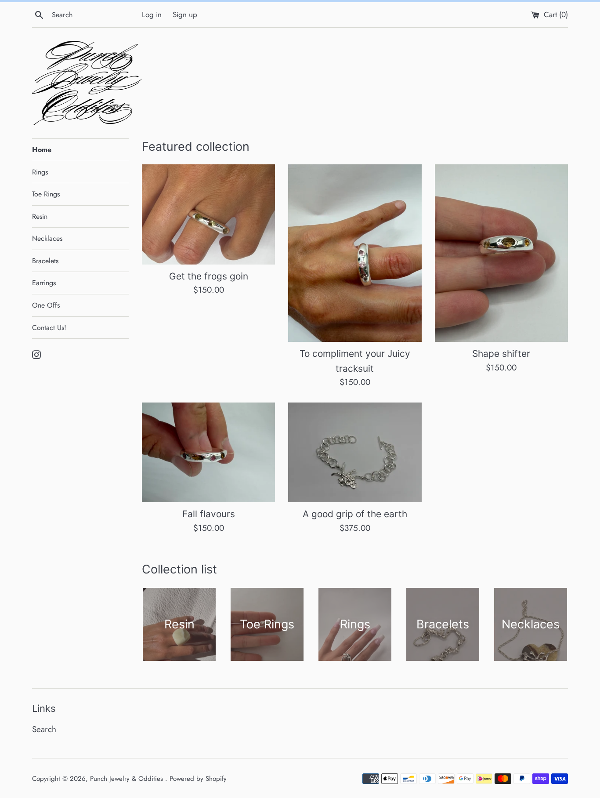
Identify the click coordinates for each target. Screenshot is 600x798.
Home (41, 150)
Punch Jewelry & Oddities (127, 778)
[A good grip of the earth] (354, 452)
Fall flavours (208, 513)
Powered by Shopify (198, 778)
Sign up (185, 14)
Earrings (44, 283)
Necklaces (47, 238)
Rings (40, 172)
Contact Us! (49, 328)
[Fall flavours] (208, 452)
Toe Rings (46, 194)
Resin (39, 216)
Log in (152, 14)
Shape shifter (501, 353)
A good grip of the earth (355, 513)
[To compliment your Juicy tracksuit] (354, 253)
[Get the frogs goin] (208, 214)
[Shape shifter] (501, 253)
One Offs (46, 305)
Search (44, 729)
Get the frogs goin (208, 276)
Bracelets (45, 261)
